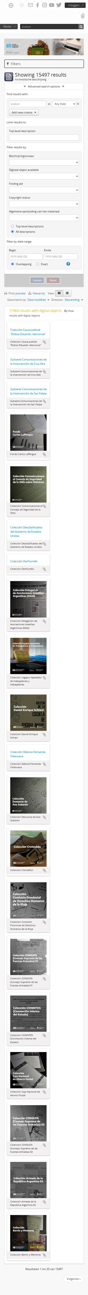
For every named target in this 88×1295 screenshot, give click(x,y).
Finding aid (16, 184)
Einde (47, 250)
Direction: (57, 300)
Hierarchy (39, 293)
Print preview (16, 293)
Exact (44, 264)
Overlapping (23, 264)
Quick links (21, 5)
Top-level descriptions (29, 226)
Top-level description (22, 131)
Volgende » (74, 1279)
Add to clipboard (44, 342)
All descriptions (25, 232)
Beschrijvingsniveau (21, 156)
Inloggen (73, 5)
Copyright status (19, 197)
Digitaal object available (24, 170)
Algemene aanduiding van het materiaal (34, 211)
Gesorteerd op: (16, 300)
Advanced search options (44, 86)
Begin (12, 250)
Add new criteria (22, 112)
